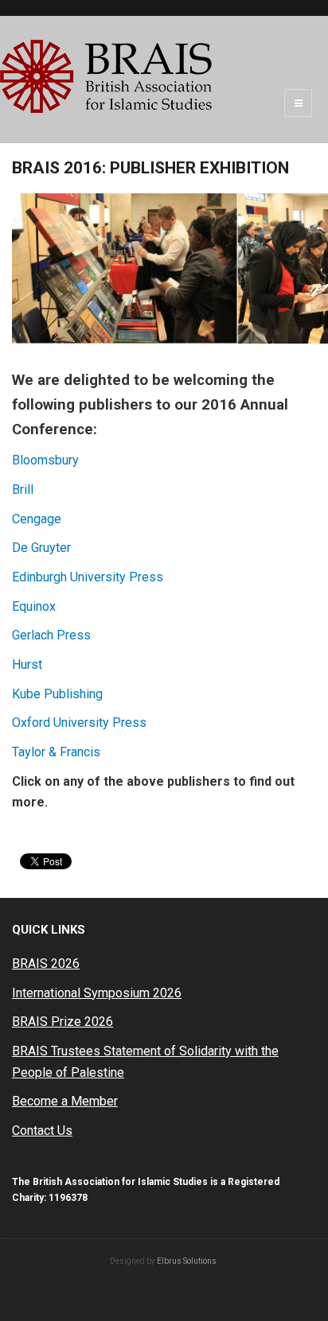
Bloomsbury (45, 460)
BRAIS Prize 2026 (62, 1021)
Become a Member (65, 1101)
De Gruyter (41, 547)
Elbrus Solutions (187, 1261)
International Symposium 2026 (97, 992)
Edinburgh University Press (87, 577)
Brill (22, 489)
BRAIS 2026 (46, 963)
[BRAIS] (106, 76)
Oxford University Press (79, 722)
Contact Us (42, 1130)
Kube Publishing (57, 693)
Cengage (36, 518)
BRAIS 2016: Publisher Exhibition (150, 167)
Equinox (34, 606)
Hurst (27, 664)
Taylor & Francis (56, 752)
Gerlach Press (51, 635)
